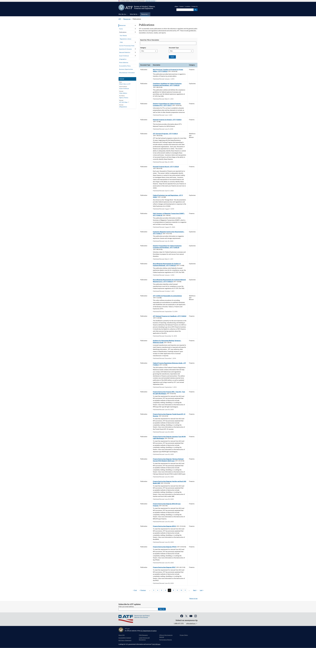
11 (185, 590)
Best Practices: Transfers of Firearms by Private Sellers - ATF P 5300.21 (168, 70)
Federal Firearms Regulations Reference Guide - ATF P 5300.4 (169, 364)
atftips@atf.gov (191, 623)
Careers (181, 6)
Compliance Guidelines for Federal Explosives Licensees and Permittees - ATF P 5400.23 (167, 84)
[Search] (196, 9)
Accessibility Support (124, 637)
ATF (119, 19)
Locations (187, 6)
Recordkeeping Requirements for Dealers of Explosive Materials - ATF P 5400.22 (167, 264)
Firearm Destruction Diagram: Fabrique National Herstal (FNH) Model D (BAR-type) (168, 460)
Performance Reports (165, 639)
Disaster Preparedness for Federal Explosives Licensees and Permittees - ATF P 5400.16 (167, 246)
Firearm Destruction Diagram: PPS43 (165, 547)
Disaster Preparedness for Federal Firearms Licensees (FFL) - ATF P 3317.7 (167, 104)
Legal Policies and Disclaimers (144, 638)
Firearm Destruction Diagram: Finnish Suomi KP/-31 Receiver (169, 415)
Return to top (193, 598)
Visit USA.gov (156, 644)
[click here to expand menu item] (135, 25)
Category (143, 48)
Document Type (174, 48)
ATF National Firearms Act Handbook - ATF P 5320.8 (169, 316)
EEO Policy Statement (124, 640)
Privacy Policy (184, 635)
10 (181, 590)
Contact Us (195, 6)
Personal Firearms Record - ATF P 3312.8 (166, 166)
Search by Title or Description (149, 40)
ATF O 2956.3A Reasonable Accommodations (167, 296)
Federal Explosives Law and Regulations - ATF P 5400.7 (168, 196)
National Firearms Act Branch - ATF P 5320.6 (167, 119)
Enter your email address (126, 606)
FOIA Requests (143, 635)
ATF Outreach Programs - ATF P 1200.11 (165, 133)
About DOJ (121, 635)
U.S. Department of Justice (148, 631)
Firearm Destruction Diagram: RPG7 (164, 567)
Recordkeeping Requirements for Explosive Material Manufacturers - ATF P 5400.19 (169, 280)
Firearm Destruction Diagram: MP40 (164, 526)
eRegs (176, 6)
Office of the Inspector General (166, 636)
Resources (127, 19)
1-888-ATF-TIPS (179, 623)
